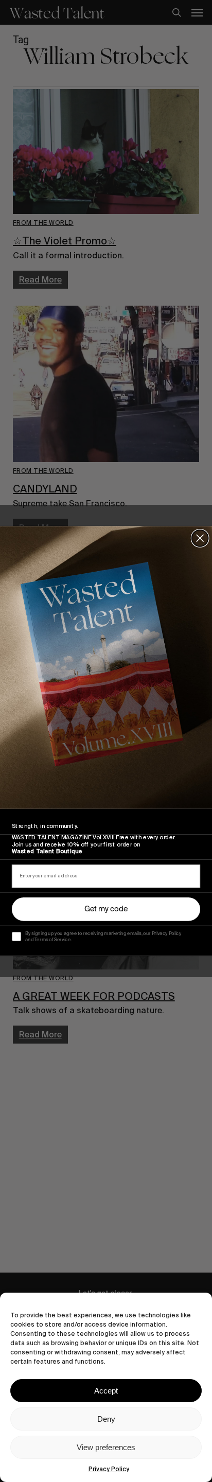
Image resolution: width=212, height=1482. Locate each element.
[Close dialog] (200, 538)
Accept (106, 1390)
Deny (106, 1419)
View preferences (106, 1447)
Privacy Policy (109, 1469)
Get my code (106, 909)
